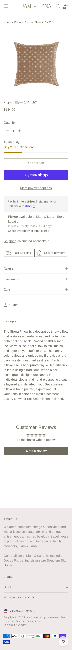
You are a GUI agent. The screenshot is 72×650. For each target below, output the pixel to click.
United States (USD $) (20, 611)
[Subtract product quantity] (7, 131)
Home (7, 22)
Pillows (18, 22)
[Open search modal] (58, 6)
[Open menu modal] (6, 6)
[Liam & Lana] (36, 6)
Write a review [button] (36, 450)
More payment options (36, 188)
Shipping (10, 241)
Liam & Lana (31, 617)
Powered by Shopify (15, 624)
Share (13, 305)
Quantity (10, 122)
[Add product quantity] (19, 131)
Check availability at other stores (28, 230)
